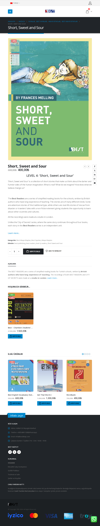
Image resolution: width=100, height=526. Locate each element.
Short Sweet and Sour (55, 243)
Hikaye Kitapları (47, 240)
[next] (88, 166)
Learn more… (14, 233)
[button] (10, 11)
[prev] (85, 166)
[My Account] (90, 3)
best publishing (20, 243)
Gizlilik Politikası (13, 471)
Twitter (95, 170)
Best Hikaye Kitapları (24, 240)
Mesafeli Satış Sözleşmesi (17, 467)
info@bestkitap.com (22, 437)
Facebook (95, 166)
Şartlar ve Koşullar (14, 478)
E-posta (95, 183)
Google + (95, 179)
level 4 (38, 243)
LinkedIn (95, 175)
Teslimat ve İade (14, 474)
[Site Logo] (50, 11)
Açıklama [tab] (12, 264)
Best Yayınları (36, 240)
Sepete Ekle (35, 251)
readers (44, 243)
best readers (30, 243)
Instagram (19, 452)
